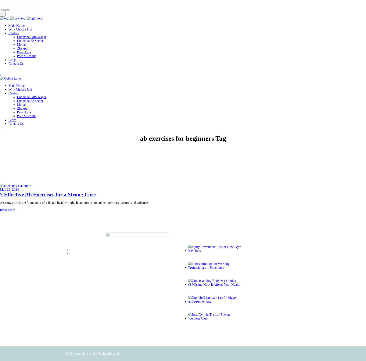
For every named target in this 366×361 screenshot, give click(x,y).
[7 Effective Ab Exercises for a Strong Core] (15, 185)
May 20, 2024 (9, 189)
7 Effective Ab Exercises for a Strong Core (48, 194)
